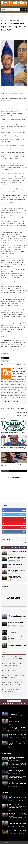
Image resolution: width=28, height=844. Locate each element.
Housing (22, 679)
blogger (5, 471)
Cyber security (6, 665)
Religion (11, 689)
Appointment (6, 658)
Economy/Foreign (15, 668)
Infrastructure (7, 682)
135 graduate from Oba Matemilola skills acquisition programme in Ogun (15, 578)
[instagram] (22, 703)
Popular (14, 547)
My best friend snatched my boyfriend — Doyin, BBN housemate (17, 815)
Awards (14, 658)
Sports (4, 691)
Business (4, 656)
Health (16, 679)
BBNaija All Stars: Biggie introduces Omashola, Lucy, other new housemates (17, 806)
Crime (19, 663)
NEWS (8, 687)
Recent (5, 547)
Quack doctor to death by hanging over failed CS (12, 464)
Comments (23, 547)
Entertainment (17, 672)
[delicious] (24, 703)
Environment (6, 675)
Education (5, 670)
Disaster (15, 665)
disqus (14, 471)
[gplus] (8, 703)
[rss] (17, 703)
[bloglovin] (13, 703)
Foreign (12, 677)
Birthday (11, 661)
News (7, 19)
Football (5, 677)
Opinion (18, 687)
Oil (13, 687)
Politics (4, 689)
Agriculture (18, 656)
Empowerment (6, 672)
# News (6, 358)
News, (22, 33)
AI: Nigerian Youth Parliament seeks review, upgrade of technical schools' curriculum (15, 624)
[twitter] (5, 703)
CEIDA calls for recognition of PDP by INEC (13, 432)
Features (14, 675)
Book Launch (20, 661)
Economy (5, 668)
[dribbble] (15, 703)
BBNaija (4, 661)
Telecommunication (8, 694)
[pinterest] (10, 703)
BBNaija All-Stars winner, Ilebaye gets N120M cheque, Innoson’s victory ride (17, 797)
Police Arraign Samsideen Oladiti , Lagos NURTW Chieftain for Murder (17, 743)
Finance (21, 675)
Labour (16, 682)
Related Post (5, 418)
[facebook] (3, 703)
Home (2, 19)
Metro (11, 684)
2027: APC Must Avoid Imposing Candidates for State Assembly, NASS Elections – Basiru (13, 448)
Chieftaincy (12, 663)
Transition (19, 694)
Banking (20, 658)
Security (18, 689)
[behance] (19, 703)
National (18, 684)
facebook (22, 471)
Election (13, 670)
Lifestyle (5, 684)
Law (21, 682)
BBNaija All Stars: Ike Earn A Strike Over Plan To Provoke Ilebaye (17, 823)
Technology (12, 691)
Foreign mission (7, 679)
